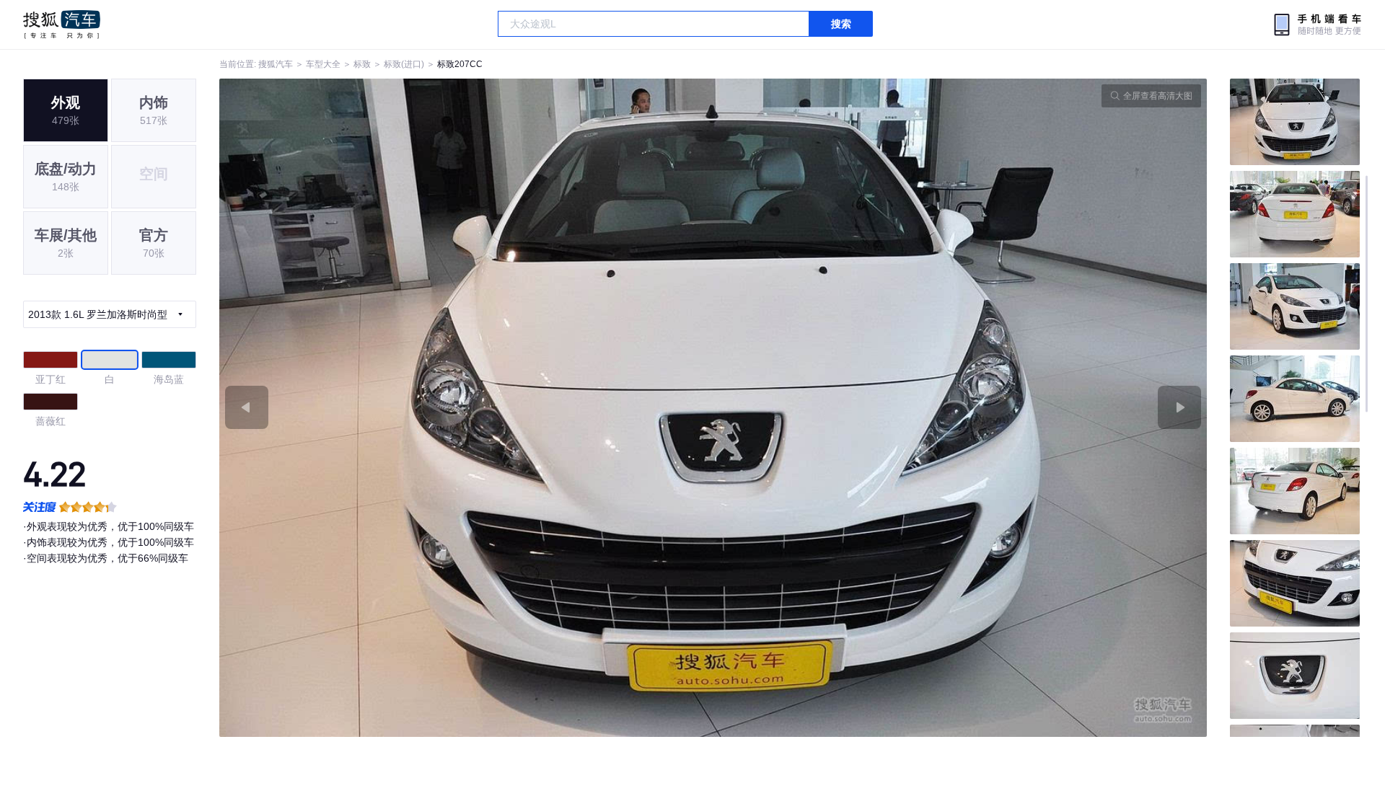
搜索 (841, 24)
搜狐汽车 (61, 24)
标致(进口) (404, 64)
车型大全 (323, 64)
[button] (466, 408)
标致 (362, 64)
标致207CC (460, 64)
